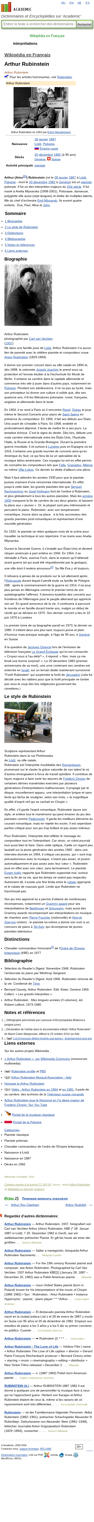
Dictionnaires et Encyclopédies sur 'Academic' (41, 16)
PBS (43, 1071)
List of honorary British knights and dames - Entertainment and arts (52, 1038)
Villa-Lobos (26, 469)
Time (36, 983)
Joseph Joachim (47, 369)
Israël (25, 670)
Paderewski (37, 819)
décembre (46, 154)
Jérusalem (73, 674)
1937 (8, 343)
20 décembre (38, 182)
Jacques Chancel (39, 647)
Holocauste (13, 580)
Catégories (11, 1130)
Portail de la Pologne (27, 1122)
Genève (40, 159)
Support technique (29, 1448)
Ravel (66, 409)
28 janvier (61, 177)
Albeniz (88, 465)
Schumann (56, 908)
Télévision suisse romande (65, 1094)
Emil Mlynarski (47, 200)
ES (88, 3)
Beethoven (37, 908)
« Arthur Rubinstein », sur (37, 1059)
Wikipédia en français (20, 1189)
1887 (52, 139)
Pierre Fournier (39, 917)
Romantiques (71, 765)
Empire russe (49, 148)
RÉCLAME (45, 1448)
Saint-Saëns (70, 414)
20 (36, 154)
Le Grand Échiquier (45, 651)
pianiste (40, 165)
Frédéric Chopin (74, 778)
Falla (62, 465)
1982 (57, 154)
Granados (74, 465)
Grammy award (56, 903)
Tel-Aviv (38, 926)
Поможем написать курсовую (45, 1198)
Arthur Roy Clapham (25, 1205)
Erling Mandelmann (59, 132)
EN (71, 3)
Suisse (56, 159)
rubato (71, 882)
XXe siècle (74, 186)
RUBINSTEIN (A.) (16, 1386)
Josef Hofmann (39, 491)
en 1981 (68, 1089)
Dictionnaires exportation (14, 1455)
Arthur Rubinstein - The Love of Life (31, 1346)
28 (36, 139)
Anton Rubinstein (16, 357)
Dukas (76, 409)
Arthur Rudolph (75, 1205)
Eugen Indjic (12, 873)
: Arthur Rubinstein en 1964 (34, 1089)
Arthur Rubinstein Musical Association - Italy (41, 1077)
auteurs (39, 1189)
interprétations (25, 43)
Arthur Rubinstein (79, 1184)
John (46, 205)
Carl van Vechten (41, 338)
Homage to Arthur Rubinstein (24, 1083)
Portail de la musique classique (33, 1114)
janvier (43, 139)
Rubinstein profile (23, 1071)
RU (63, 3)
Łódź (38, 144)
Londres (53, 446)
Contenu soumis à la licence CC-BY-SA (27, 1184)
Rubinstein (64, 77)
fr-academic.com (17, 7)
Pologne (48, 144)
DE (80, 3)
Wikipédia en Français (47, 36)
